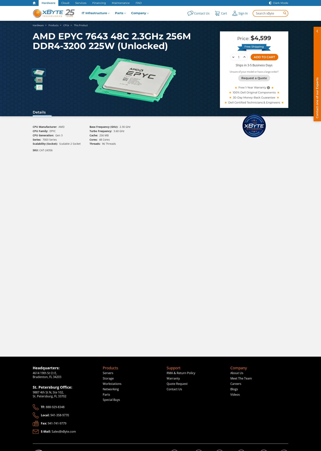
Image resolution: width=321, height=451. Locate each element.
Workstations (112, 384)
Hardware (48, 3)
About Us (236, 373)
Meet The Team (241, 378)
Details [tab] (39, 112)
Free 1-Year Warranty (252, 87)
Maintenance (121, 3)
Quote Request (177, 384)
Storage (108, 378)
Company (138, 13)
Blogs (234, 389)
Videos (235, 394)
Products (110, 368)
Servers (108, 373)
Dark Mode (280, 3)
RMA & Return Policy (181, 373)
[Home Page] (34, 3)
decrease (233, 57)
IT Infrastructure (94, 13)
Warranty (173, 378)
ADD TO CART (264, 57)
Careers (235, 384)
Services (80, 3)
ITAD (139, 3)
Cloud (65, 3)
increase (244, 57)
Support (173, 368)
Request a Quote (254, 78)
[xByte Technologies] (54, 13)
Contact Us (174, 389)
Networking (111, 389)
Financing (99, 3)
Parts (119, 13)
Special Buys (111, 400)
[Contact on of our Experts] (317, 74)
